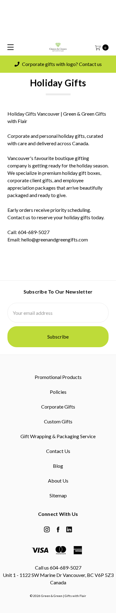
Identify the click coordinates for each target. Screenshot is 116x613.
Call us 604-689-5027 (58, 567)
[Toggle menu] (8, 47)
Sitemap (58, 495)
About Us (58, 480)
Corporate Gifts (58, 406)
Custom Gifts (58, 421)
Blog (58, 466)
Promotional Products (58, 377)
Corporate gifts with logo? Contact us (61, 64)
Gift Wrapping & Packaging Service (58, 436)
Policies (58, 392)
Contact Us (58, 451)
